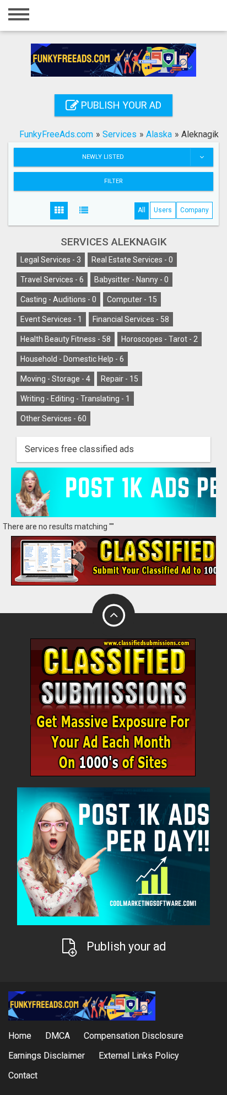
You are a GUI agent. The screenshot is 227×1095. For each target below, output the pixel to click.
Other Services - (53, 418)
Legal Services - (50, 259)
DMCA (57, 1035)
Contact (22, 1075)
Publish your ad (120, 105)
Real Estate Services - (132, 259)
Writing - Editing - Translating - (75, 398)
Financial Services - (131, 319)
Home (19, 1035)
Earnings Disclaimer (46, 1055)
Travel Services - (52, 279)
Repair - (119, 378)
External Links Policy (139, 1055)
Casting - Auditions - (58, 299)
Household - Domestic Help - (72, 359)
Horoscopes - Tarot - (159, 339)
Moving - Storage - (55, 378)
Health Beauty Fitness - (65, 339)
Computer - (132, 299)
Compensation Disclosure (133, 1035)
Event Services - (51, 319)
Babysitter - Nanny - (131, 279)
